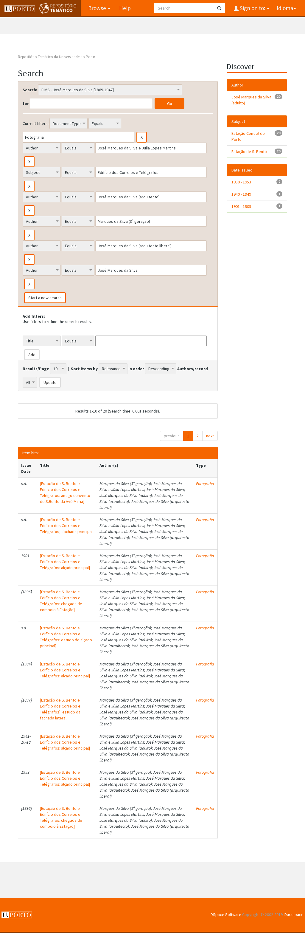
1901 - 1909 (241, 206)
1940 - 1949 (241, 194)
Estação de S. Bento (249, 151)
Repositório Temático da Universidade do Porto (56, 56)
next (210, 435)
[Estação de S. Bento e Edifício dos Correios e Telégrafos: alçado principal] (65, 561)
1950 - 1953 (241, 182)
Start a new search (45, 297)
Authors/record (192, 368)
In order (136, 368)
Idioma (285, 8)
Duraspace (294, 914)
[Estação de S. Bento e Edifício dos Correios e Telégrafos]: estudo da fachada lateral (60, 709)
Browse (97, 8)
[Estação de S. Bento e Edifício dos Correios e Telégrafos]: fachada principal (66, 525)
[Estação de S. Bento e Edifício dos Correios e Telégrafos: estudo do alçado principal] (66, 636)
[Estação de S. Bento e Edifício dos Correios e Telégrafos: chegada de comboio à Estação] (61, 600)
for (26, 103)
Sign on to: (252, 8)
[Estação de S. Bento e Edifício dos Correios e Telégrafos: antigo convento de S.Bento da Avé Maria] (65, 492)
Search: (30, 89)
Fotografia (205, 483)
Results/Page (36, 368)
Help (125, 8)
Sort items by (84, 368)
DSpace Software (226, 914)
